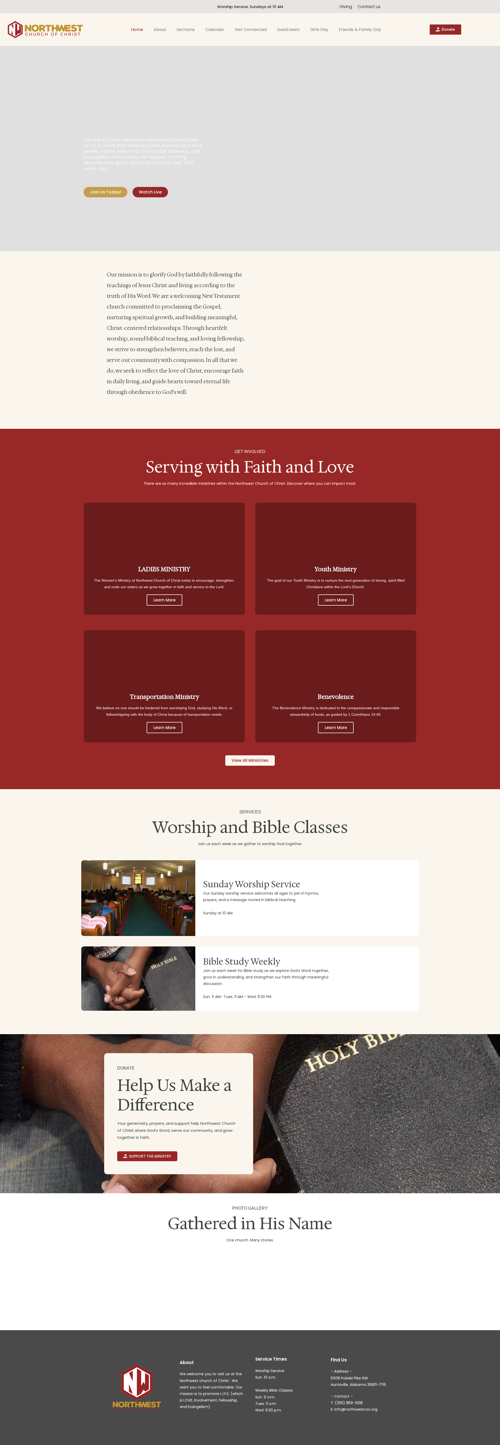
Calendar (214, 30)
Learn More (164, 600)
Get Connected (251, 30)
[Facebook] (77, 7)
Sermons (186, 30)
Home (137, 30)
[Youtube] (86, 7)
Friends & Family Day (360, 30)
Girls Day (319, 30)
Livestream (288, 30)
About (160, 30)
